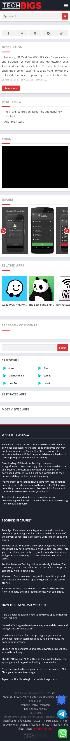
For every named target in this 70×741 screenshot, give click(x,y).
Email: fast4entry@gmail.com (35, 704)
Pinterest (35, 33)
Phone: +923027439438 (35, 708)
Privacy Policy (21, 697)
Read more (10, 88)
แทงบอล (24, 724)
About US (8, 697)
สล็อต (29, 728)
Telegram (48, 33)
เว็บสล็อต (35, 724)
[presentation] (3, 230)
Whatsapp (61, 33)
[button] (65, 16)
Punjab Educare (52, 720)
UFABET (37, 720)
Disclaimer (48, 697)
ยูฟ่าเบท (38, 728)
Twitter (21, 33)
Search (62, 347)
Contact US (36, 697)
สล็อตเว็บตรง (9, 720)
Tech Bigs (50, 693)
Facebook (8, 33)
